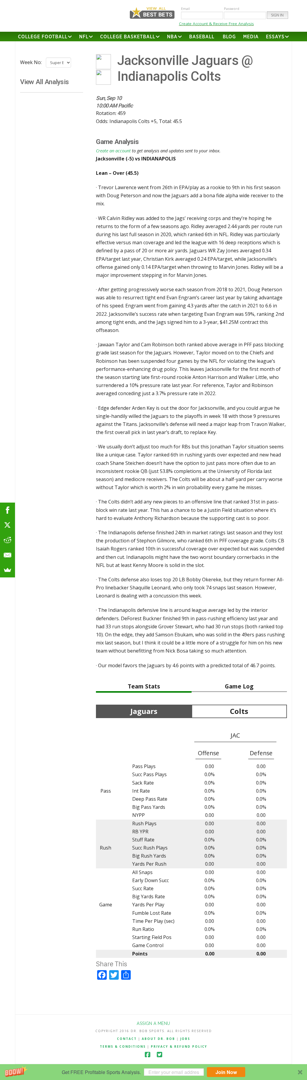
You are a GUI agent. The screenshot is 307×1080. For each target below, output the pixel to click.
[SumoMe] (7, 569)
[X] (7, 525)
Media (251, 36)
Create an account (113, 151)
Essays (275, 36)
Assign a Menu (153, 1023)
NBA (172, 36)
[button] (153, 1072)
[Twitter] (159, 1055)
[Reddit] (7, 540)
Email (185, 8)
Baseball (201, 36)
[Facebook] (147, 1055)
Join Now (226, 1072)
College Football (42, 36)
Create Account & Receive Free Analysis (216, 23)
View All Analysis (44, 82)
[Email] (7, 554)
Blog (229, 36)
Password (231, 8)
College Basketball (127, 36)
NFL (83, 36)
